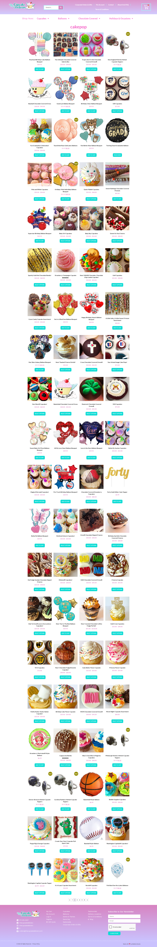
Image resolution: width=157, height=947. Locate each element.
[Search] (61, 7)
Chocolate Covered (87, 18)
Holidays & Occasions (119, 18)
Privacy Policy (36, 944)
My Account (100, 5)
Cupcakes (41, 18)
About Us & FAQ (123, 5)
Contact (111, 5)
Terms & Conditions (102, 9)
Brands (138, 944)
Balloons (62, 18)
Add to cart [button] (40, 69)
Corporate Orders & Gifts (83, 5)
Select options (65, 69)
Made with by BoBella (129, 944)
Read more (117, 155)
